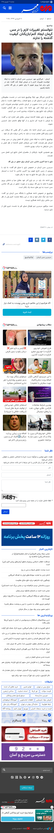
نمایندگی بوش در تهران (29, 704)
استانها (49, 19)
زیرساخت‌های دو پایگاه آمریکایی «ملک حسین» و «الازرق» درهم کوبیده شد (26, 597)
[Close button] (51, 807)
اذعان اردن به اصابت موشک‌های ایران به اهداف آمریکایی (29, 575)
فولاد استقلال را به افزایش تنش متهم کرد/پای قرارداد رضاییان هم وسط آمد (26, 664)
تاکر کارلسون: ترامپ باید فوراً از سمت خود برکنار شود (31, 675)
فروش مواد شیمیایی (43, 700)
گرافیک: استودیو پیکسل (19, 828)
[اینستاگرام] (33, 778)
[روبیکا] (25, 778)
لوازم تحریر (27, 686)
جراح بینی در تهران (43, 686)
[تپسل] (3, 268)
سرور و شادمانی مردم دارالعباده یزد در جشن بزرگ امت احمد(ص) (26, 585)
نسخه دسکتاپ (27, 787)
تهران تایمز (17, 708)
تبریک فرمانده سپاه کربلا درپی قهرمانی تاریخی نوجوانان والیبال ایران (27, 650)
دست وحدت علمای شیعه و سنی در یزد (35, 570)
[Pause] (5, 296)
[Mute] (9, 296)
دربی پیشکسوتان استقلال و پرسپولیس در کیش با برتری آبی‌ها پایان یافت (27, 621)
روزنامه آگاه (6, 708)
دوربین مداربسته (41, 695)
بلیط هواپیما (46, 704)
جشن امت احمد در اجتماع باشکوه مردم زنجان (33, 590)
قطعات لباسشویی (26, 700)
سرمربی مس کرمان (44, 257)
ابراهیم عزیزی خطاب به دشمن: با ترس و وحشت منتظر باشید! (27, 604)
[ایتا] (12, 778)
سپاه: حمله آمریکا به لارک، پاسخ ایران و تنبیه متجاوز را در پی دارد (26, 633)
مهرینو (26, 708)
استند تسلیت (23, 691)
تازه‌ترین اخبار (46, 549)
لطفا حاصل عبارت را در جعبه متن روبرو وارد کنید (34, 500)
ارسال (5, 511)
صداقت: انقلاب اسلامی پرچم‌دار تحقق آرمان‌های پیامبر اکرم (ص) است (26, 563)
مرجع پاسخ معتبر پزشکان (15, 695)
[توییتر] (29, 778)
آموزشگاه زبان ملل (10, 704)
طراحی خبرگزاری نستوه (40, 828)
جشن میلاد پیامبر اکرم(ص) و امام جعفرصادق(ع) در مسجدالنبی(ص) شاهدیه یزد (31, 555)
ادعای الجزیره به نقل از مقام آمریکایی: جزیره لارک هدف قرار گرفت (25, 628)
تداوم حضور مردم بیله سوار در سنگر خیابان (34, 609)
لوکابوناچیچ (29, 257)
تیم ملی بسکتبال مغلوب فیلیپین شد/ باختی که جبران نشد (28, 643)
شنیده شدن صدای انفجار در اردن (38, 657)
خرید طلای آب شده (11, 686)
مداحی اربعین (8, 691)
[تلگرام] (41, 778)
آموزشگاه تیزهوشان (10, 700)
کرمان (42, 19)
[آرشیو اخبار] (16, 778)
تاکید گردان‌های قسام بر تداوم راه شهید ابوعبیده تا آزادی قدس (27, 638)
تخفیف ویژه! (18, 819)
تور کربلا (34, 691)
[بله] (37, 778)
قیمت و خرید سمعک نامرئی (41, 708)
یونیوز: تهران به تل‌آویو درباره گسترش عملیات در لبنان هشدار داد (26, 670)
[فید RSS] (20, 778)
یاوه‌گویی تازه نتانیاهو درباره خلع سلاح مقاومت (33, 580)
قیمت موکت (46, 691)
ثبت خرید (27, 312)
